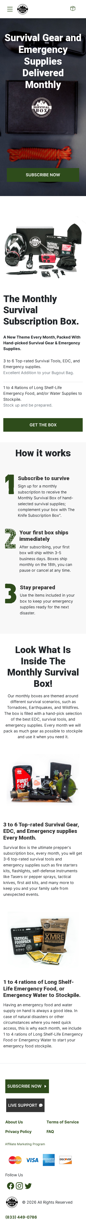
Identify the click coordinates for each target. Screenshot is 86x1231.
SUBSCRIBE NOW (43, 174)
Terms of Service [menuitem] (63, 1122)
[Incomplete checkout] (73, 9)
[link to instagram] (19, 1185)
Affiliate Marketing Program (25, 1144)
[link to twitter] (28, 1185)
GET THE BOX (43, 424)
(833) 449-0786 (21, 1217)
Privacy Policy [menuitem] (18, 1131)
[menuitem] (10, 9)
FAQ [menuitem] (50, 1131)
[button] (23, 9)
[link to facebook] (10, 1185)
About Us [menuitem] (14, 1122)
